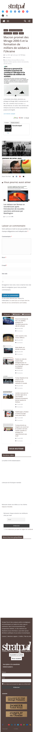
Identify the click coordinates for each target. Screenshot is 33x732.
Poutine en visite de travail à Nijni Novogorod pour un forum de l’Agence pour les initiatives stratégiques (22, 363)
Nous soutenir (16, 658)
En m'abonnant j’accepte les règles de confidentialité (17, 684)
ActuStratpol (15, 55)
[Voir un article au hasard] (29, 21)
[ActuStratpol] (8, 126)
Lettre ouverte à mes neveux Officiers (21, 336)
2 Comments (20, 342)
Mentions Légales (13, 636)
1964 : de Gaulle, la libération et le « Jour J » (16, 151)
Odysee (4, 507)
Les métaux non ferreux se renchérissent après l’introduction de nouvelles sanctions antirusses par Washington (14, 208)
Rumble (10, 507)
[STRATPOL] (4, 21)
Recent (7, 314)
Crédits (21, 636)
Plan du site (27, 636)
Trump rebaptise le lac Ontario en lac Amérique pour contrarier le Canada (21, 380)
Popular (17, 314)
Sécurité (15, 33)
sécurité (5, 63)
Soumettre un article (16, 655)
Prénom (4, 672)
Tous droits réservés (24, 729)
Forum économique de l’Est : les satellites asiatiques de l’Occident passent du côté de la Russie (21, 322)
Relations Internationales (16, 30)
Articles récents (15, 122)
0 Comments (8, 57)
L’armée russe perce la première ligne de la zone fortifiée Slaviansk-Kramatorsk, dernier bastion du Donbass (21, 397)
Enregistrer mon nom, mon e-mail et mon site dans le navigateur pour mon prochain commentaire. (16, 287)
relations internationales (23, 62)
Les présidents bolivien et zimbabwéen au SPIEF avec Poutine (16, 168)
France (5, 30)
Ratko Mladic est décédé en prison (20, 348)
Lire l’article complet (9, 114)
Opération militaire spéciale (10, 62)
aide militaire (8, 60)
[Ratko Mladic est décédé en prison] (8, 349)
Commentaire (7, 236)
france (22, 60)
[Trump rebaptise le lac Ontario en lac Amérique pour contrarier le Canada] (8, 380)
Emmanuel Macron (16, 60)
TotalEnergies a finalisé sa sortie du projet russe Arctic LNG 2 (21, 413)
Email (3, 678)
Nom (4, 257)
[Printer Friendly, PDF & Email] (21, 118)
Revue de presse (7, 33)
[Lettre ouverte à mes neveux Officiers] (8, 338)
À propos (6, 122)
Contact (4, 636)
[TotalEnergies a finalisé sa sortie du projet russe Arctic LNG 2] (8, 413)
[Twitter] (8, 133)
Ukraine (21, 33)
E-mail (4, 265)
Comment (27, 314)
